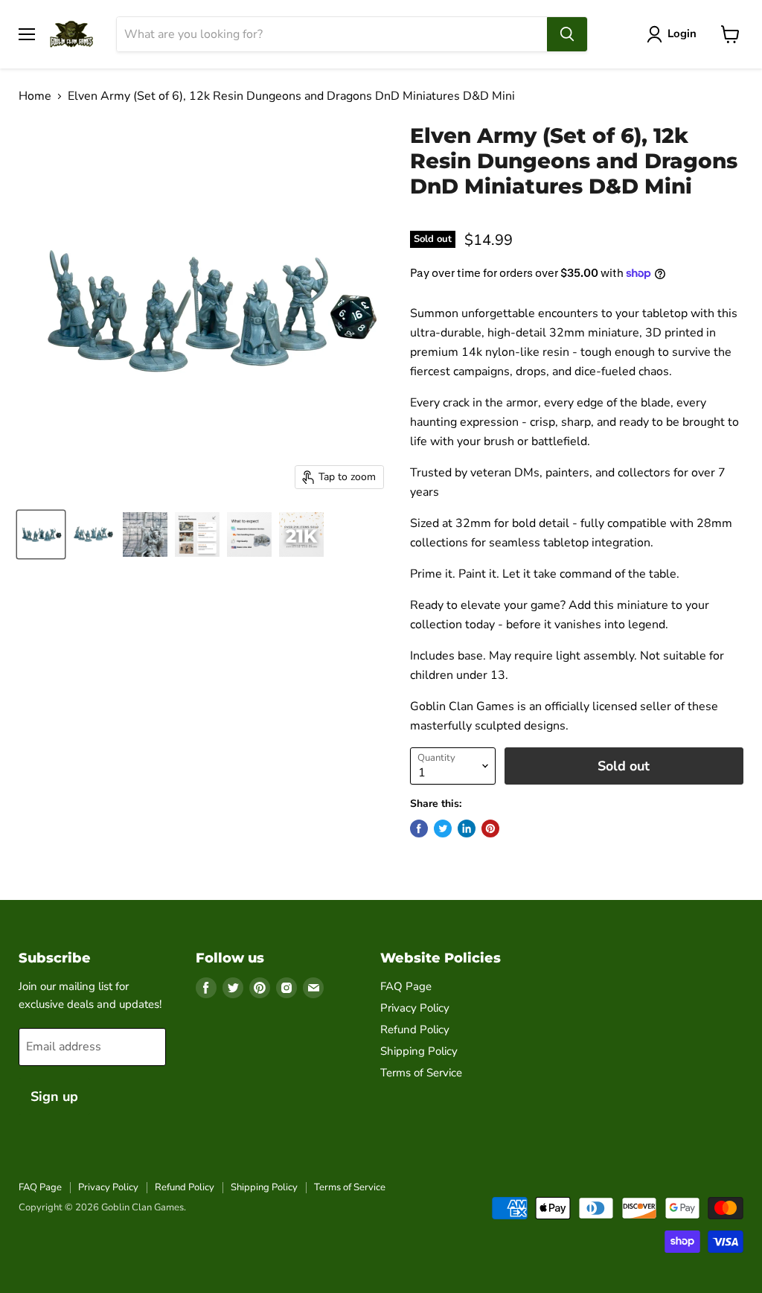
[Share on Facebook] (419, 828)
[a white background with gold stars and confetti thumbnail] (301, 534)
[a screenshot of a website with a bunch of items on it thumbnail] (197, 534)
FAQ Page (406, 986)
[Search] (567, 34)
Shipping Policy (419, 1051)
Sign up (54, 1096)
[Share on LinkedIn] (467, 828)
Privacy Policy (414, 1007)
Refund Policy (414, 1029)
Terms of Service (421, 1072)
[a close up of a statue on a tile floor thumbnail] (145, 534)
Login (682, 33)
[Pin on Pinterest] (490, 828)
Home (35, 96)
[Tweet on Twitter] (443, 828)
